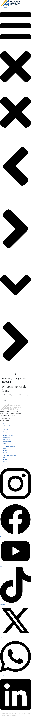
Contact (5, 452)
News (4, 448)
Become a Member (8, 424)
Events (5, 450)
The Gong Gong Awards (9, 446)
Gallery (5, 432)
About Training (7, 430)
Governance (6, 428)
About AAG (6, 426)
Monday (13, 715)
